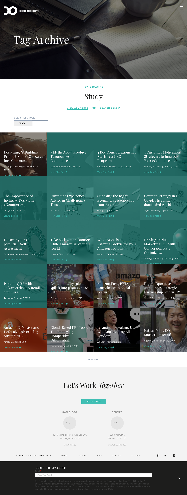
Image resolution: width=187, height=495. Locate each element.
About (64, 456)
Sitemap (136, 456)
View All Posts (77, 108)
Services (82, 456)
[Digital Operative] (21, 11)
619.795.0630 (70, 444)
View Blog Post (11, 175)
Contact (116, 456)
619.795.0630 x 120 (117, 444)
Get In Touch (94, 401)
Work (99, 456)
